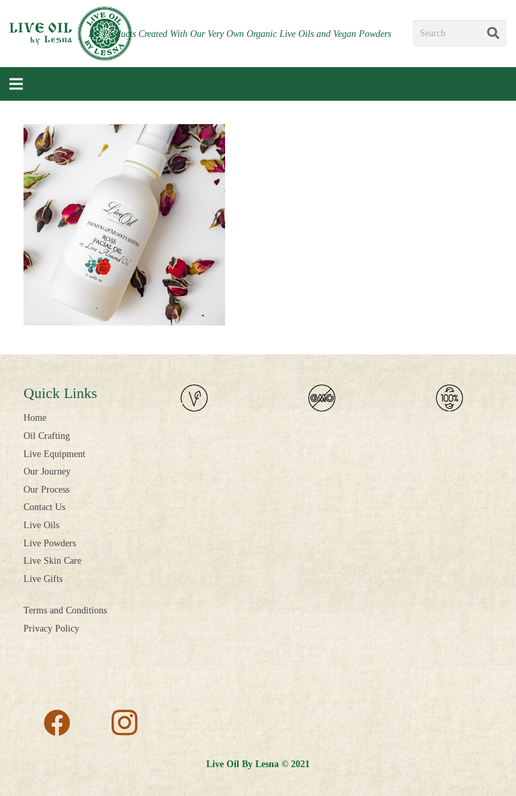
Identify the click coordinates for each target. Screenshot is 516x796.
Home (35, 418)
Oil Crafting (47, 436)
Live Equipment (54, 454)
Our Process (46, 490)
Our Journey (47, 471)
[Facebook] (57, 722)
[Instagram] (124, 722)
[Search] (493, 33)
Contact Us (44, 507)
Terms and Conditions (65, 610)
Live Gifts (43, 579)
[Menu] (16, 84)
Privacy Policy (51, 629)
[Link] (70, 33)
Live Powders (50, 543)
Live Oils (41, 525)
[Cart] (492, 84)
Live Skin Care (52, 561)
